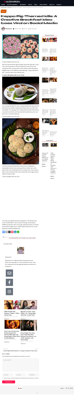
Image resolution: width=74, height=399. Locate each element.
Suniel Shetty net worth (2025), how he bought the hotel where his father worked (53, 133)
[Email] (6, 232)
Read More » (7, 318)
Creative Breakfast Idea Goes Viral (16, 237)
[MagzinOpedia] (19, 388)
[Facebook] (3, 232)
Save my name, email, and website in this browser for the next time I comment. (21, 378)
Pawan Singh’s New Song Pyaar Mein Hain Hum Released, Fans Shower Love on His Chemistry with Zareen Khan (28, 336)
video (18, 106)
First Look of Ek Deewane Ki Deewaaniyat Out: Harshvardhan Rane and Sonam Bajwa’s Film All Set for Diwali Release (12, 334)
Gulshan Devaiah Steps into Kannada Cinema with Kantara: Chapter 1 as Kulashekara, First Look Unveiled (53, 90)
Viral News (4, 11)
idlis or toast (25, 237)
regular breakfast (32, 237)
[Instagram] (70, 388)
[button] (2, 1)
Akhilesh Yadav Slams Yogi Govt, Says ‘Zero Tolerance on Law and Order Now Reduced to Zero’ (53, 51)
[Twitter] (68, 388)
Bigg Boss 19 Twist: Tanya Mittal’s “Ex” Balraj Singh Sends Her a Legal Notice (28, 313)
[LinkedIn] (15, 232)
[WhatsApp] (18, 232)
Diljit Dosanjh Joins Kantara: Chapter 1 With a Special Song (12, 313)
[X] (9, 232)
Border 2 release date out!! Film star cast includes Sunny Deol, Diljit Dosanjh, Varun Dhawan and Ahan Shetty (53, 112)
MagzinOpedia (12, 1)
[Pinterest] (12, 232)
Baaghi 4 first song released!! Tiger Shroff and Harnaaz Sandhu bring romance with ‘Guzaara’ (45, 111)
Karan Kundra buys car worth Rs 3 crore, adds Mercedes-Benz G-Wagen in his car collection (45, 132)
